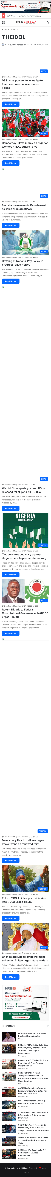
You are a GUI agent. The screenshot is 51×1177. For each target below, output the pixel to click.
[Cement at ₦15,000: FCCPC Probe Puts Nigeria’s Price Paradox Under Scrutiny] (9, 1064)
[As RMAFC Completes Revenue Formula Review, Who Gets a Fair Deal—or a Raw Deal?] (9, 1092)
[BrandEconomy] (25, 22)
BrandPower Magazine (12, 77)
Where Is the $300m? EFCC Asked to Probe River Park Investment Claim (33, 1140)
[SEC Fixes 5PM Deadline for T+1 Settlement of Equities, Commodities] (9, 1154)
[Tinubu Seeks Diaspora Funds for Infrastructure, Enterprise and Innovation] (9, 1116)
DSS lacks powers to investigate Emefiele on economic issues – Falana (22, 84)
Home (6, 29)
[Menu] (3, 23)
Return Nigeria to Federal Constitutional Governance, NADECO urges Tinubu (25, 613)
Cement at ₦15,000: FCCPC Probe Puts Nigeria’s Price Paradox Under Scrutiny (33, 1063)
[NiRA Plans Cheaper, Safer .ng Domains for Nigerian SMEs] (9, 1104)
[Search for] (47, 23)
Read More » (10, 104)
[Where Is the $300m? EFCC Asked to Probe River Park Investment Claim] (9, 1141)
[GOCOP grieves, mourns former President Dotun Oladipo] (9, 1037)
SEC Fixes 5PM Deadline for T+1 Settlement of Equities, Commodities (32, 1153)
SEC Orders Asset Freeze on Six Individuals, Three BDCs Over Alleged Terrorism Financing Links (33, 1127)
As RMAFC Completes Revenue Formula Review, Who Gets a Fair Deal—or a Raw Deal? (32, 1091)
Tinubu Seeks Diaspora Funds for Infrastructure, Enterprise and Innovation (33, 1115)
